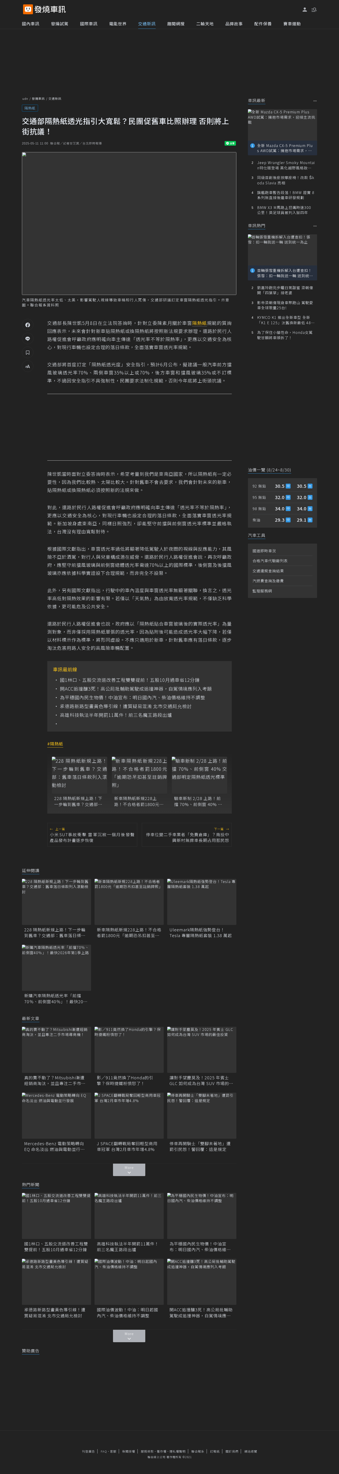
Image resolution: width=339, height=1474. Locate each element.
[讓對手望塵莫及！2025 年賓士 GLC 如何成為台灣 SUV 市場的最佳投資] (201, 1050)
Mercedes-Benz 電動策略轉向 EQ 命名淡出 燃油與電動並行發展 (54, 1146)
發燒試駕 (59, 23)
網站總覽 (250, 1451)
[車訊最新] (315, 101)
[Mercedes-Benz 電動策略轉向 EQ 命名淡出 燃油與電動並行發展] (56, 1116)
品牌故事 (234, 23)
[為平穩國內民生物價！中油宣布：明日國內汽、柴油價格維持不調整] (201, 1216)
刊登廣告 (88, 1451)
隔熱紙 (30, 108)
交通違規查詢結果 (268, 571)
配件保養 (263, 23)
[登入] (305, 10)
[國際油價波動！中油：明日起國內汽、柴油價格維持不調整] (129, 1282)
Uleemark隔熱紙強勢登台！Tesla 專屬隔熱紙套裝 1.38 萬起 (201, 932)
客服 (113, 1451)
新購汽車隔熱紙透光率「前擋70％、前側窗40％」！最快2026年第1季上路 (56, 998)
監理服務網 (262, 591)
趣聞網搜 (176, 23)
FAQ (104, 1451)
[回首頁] (50, 9)
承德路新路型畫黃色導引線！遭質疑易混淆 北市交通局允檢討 (126, 706)
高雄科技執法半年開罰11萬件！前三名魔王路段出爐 (116, 715)
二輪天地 (205, 23)
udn (25, 98)
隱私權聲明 (178, 1451)
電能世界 (118, 23)
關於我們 (232, 1451)
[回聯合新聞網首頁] (28, 9)
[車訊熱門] (315, 226)
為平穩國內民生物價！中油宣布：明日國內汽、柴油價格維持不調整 (132, 697)
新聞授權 (128, 1451)
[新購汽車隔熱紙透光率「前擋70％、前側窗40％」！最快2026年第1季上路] (56, 968)
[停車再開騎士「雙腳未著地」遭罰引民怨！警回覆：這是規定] (201, 1116)
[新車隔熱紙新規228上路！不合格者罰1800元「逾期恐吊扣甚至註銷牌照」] (139, 775)
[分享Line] (27, 338)
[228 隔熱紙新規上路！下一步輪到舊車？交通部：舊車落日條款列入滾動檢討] (79, 775)
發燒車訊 (38, 98)
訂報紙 (215, 1451)
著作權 (162, 1451)
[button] (313, 9)
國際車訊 (89, 23)
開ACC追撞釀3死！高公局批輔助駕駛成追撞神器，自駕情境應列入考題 (136, 689)
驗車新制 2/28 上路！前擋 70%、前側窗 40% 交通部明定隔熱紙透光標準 (198, 801)
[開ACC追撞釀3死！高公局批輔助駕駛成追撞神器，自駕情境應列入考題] (201, 1282)
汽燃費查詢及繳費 (268, 580)
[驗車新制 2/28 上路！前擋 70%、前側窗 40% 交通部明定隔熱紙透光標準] (199, 775)
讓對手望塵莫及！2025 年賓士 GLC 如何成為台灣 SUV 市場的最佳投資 (201, 1080)
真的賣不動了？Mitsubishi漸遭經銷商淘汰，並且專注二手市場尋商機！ (55, 1080)
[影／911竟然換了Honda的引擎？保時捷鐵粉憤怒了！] (129, 1050)
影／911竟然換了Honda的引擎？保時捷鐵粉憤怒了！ (125, 1080)
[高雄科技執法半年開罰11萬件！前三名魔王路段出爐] (129, 1216)
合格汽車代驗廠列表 (270, 560)
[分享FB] (27, 324)
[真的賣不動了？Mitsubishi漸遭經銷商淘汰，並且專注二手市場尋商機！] (56, 1050)
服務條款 (147, 1451)
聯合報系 (197, 1451)
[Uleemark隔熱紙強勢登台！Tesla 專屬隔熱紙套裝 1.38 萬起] (201, 902)
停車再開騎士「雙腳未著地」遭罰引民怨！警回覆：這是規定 (200, 1146)
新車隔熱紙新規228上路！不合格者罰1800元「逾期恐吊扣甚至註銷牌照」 (138, 801)
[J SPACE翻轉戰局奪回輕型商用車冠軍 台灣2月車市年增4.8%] (129, 1116)
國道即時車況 (264, 550)
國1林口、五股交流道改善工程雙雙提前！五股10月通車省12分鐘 (130, 680)
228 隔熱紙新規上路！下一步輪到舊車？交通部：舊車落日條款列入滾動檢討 (78, 801)
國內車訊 (30, 23)
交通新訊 (147, 23)
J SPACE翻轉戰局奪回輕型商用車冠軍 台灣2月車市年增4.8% (127, 1146)
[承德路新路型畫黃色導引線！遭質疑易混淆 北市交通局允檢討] (56, 1282)
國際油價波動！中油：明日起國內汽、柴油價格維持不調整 (127, 1312)
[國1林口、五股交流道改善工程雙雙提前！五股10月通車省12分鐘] (56, 1216)
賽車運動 (292, 23)
